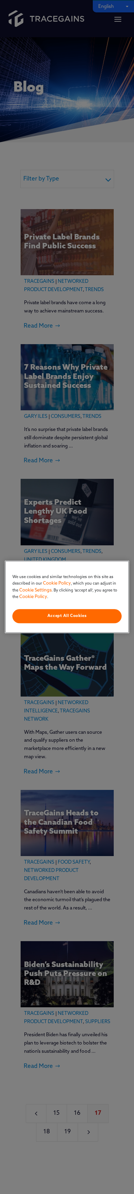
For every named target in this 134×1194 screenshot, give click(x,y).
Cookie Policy (57, 583)
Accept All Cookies (67, 616)
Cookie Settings (35, 590)
